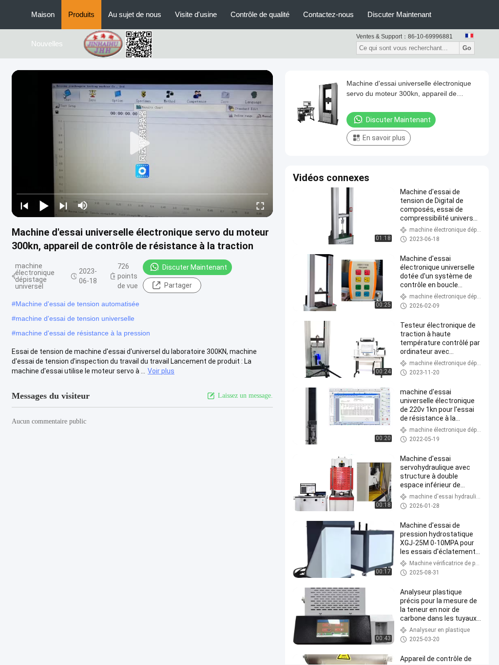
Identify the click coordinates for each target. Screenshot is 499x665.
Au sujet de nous (134, 14)
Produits (81, 14)
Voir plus (161, 371)
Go (466, 48)
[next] (63, 205)
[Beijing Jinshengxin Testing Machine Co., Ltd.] (123, 43)
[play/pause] (44, 205)
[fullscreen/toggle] (260, 205)
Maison (43, 14)
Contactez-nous (328, 14)
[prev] (24, 205)
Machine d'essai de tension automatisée (77, 304)
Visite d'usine (196, 14)
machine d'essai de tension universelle (75, 318)
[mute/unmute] (83, 205)
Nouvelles (47, 43)
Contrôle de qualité (259, 14)
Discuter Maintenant (399, 14)
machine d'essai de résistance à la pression (83, 333)
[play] (142, 143)
